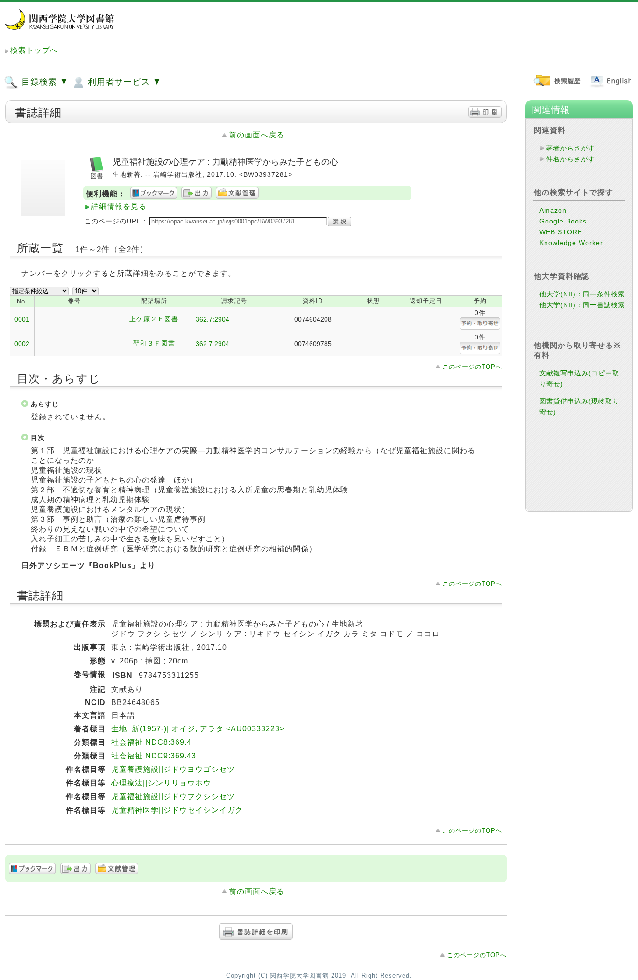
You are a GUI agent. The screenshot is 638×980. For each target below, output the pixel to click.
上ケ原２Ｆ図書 (153, 319)
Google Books (563, 221)
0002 (21, 343)
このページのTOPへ (472, 366)
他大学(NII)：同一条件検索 (582, 294)
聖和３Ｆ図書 (154, 343)
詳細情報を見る (119, 206)
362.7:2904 (212, 319)
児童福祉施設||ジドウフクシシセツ (173, 796)
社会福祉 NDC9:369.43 (153, 756)
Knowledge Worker (571, 242)
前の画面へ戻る (256, 135)
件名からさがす (570, 159)
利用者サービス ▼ (123, 81)
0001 (21, 319)
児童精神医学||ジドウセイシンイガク (177, 810)
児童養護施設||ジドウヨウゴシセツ (173, 769)
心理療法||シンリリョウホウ (161, 783)
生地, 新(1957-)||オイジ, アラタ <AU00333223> (197, 729)
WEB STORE (560, 232)
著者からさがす (570, 148)
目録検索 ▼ (44, 81)
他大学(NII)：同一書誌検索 (582, 305)
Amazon (553, 210)
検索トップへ (34, 50)
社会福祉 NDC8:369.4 (151, 742)
